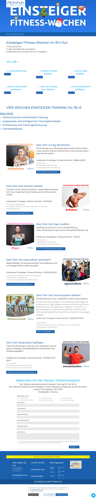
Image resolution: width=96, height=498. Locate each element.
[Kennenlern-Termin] (80, 3)
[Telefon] (82, 3)
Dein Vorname (20, 402)
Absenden (73, 447)
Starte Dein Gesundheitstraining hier (19, 284)
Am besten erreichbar (22, 426)
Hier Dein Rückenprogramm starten (18, 213)
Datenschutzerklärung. (56, 443)
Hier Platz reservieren (44, 331)
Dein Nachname (21, 408)
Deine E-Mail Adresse (22, 414)
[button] (89, 3)
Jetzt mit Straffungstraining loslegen (49, 248)
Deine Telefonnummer (23, 420)
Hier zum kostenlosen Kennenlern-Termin (46, 457)
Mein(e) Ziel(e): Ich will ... (23, 396)
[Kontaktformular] (85, 3)
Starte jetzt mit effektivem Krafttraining (20, 372)
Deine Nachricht (21, 432)
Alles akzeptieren (62, 494)
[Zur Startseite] (15, 3)
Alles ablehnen (49, 494)
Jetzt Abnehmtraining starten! (47, 172)
